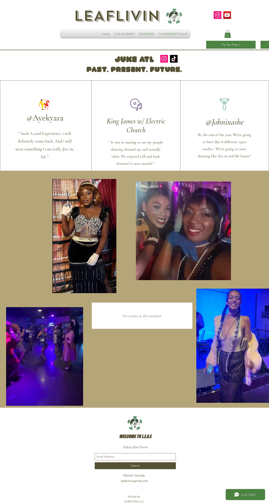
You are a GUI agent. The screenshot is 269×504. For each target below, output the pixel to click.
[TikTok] (174, 59)
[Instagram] (217, 15)
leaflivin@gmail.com (134, 481)
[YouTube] (227, 15)
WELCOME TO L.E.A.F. (135, 436)
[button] (227, 34)
